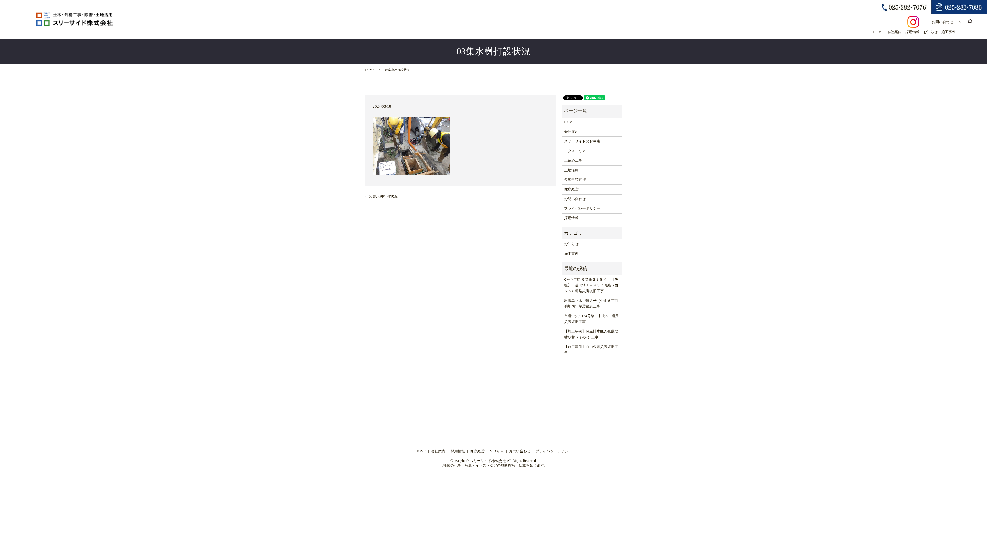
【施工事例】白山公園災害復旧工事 (591, 349)
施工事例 (948, 32)
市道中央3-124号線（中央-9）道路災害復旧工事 (591, 318)
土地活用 (571, 170)
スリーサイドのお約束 (582, 141)
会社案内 (894, 32)
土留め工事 (573, 160)
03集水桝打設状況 (383, 196)
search (970, 21)
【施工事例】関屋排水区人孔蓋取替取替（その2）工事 (591, 334)
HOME (878, 32)
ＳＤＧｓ (496, 451)
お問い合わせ (942, 22)
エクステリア (575, 151)
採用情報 (912, 32)
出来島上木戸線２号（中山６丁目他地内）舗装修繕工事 (591, 303)
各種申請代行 (575, 180)
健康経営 (571, 189)
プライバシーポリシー (582, 208)
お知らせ (930, 32)
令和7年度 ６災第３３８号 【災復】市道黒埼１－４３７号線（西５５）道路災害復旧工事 (591, 285)
